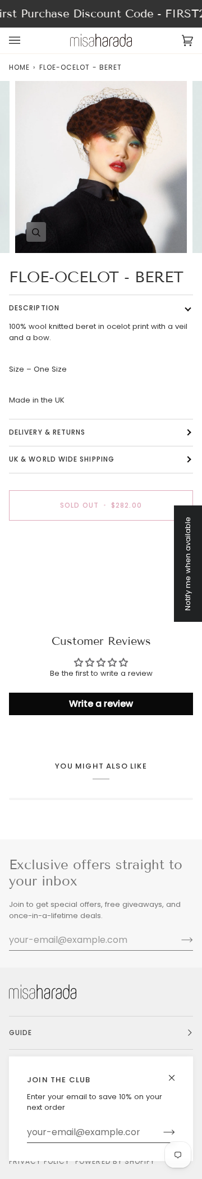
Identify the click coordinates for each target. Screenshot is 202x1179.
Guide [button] (20, 1032)
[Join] (160, 1132)
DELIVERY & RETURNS (47, 432)
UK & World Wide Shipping (61, 459)
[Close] (176, 1073)
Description (34, 308)
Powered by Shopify (115, 1161)
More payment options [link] (51, 572)
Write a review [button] (101, 703)
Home (19, 67)
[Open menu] (26, 40)
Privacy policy (39, 1161)
